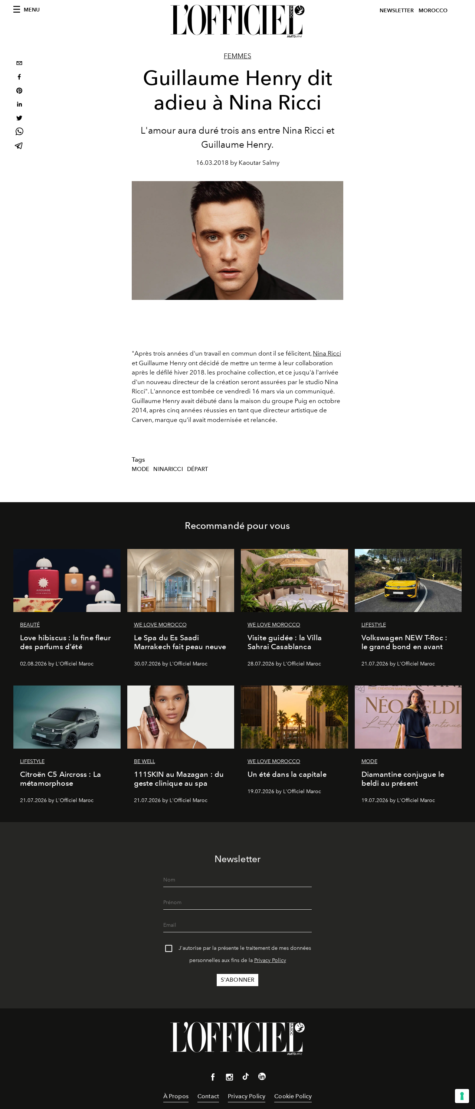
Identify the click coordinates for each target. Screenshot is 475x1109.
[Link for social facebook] (213, 1078)
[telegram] (19, 146)
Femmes (237, 56)
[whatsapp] (19, 133)
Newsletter (397, 10)
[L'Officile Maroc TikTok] (245, 1078)
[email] (19, 64)
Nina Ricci (327, 353)
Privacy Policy (270, 960)
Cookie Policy (293, 1096)
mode (141, 469)
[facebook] (19, 78)
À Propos (176, 1096)
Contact (208, 1096)
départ (198, 469)
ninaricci (168, 469)
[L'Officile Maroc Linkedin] (262, 1078)
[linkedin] (19, 105)
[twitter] (19, 119)
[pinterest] (19, 91)
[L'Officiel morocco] (237, 21)
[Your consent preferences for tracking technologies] (462, 1096)
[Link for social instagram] (229, 1078)
